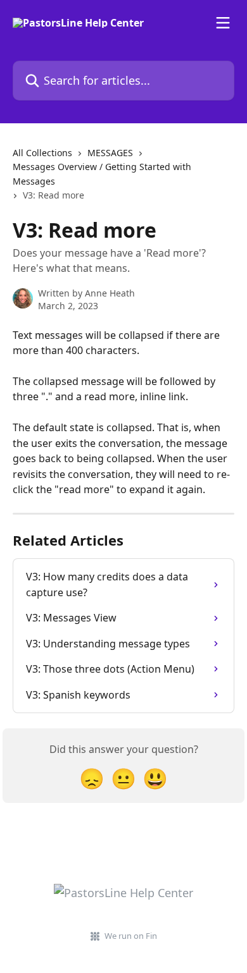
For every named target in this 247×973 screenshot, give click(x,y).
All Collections (42, 153)
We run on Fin (130, 935)
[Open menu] (223, 22)
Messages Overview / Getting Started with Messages (102, 174)
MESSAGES (110, 153)
